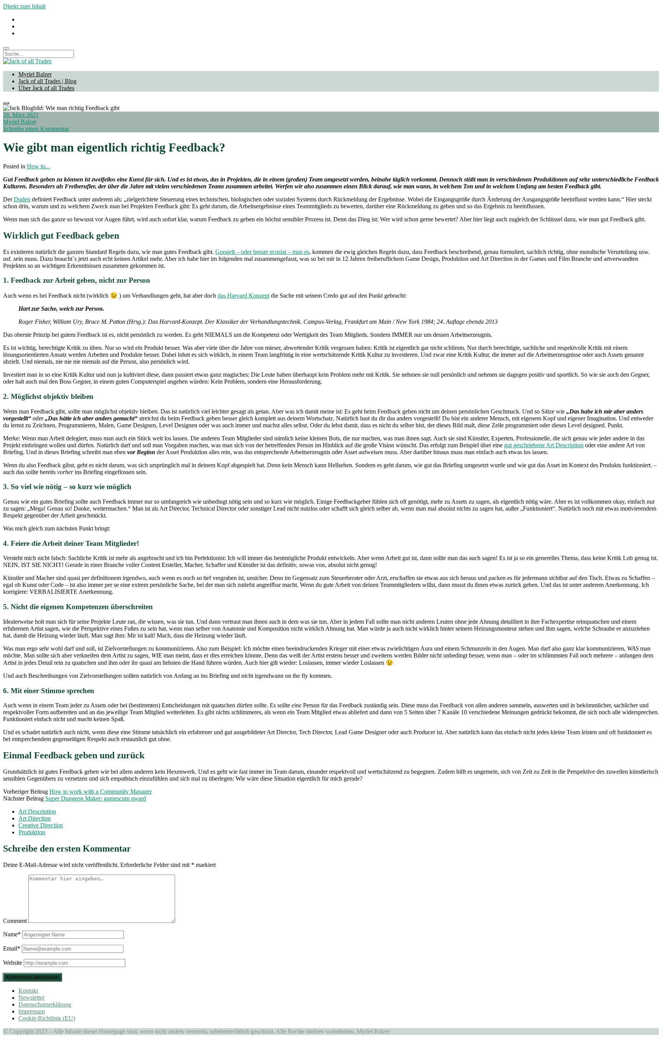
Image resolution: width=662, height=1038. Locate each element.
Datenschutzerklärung (44, 1004)
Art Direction (34, 818)
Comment (15, 921)
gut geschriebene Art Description (543, 445)
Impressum (31, 1011)
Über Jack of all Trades (46, 88)
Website (12, 962)
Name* (12, 934)
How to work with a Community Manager (100, 791)
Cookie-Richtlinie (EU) (46, 1018)
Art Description (37, 811)
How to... (38, 166)
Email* (11, 948)
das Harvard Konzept (243, 295)
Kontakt (28, 990)
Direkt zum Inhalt (24, 6)
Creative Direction (40, 825)
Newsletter (31, 997)
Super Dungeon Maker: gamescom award (95, 798)
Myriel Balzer (35, 74)
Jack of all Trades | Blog (47, 81)
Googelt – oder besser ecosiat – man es (262, 252)
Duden (22, 199)
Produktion (31, 832)
